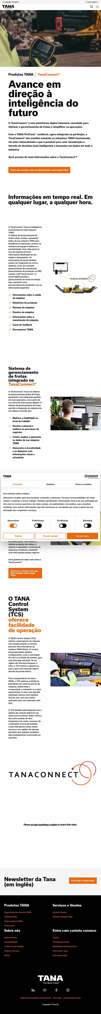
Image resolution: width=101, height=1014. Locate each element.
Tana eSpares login (60, 955)
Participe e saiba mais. (83, 880)
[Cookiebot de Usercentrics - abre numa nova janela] (86, 477)
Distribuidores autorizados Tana (65, 946)
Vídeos (6, 955)
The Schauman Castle (61, 942)
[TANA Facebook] (56, 990)
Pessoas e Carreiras (11, 951)
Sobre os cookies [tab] (83, 484)
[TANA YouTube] (44, 990)
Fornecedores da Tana (72, 998)
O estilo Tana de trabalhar (14, 946)
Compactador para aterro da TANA (17, 912)
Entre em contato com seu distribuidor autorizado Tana (39, 170)
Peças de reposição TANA (62, 917)
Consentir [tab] (17, 484)
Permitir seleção (50, 536)
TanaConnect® (9, 926)
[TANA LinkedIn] (33, 990)
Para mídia (57, 998)
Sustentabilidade (10, 942)
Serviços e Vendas (60, 912)
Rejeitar (18, 536)
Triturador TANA (10, 917)
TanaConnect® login (60, 951)
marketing (43, 824)
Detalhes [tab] (50, 484)
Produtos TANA (20, 74)
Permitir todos (82, 536)
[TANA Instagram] (67, 990)
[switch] (38, 525)
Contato (56, 937)
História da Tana (10, 937)
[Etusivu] (9, 7)
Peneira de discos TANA (13, 921)
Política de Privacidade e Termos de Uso (36, 998)
